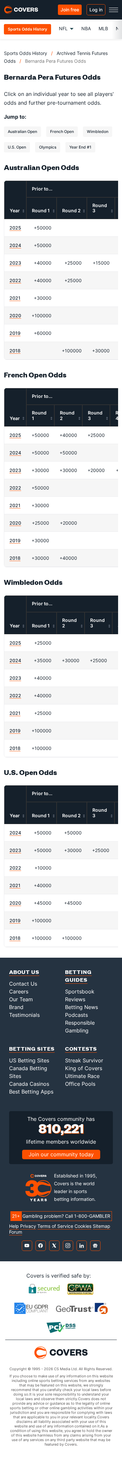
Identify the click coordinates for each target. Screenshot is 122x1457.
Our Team (21, 999)
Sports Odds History (25, 53)
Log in (95, 9)
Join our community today (61, 1154)
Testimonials (24, 1015)
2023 (15, 263)
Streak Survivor (84, 1060)
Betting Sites (32, 1048)
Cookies (83, 1226)
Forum (15, 1232)
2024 (15, 245)
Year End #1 (80, 147)
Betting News (81, 1007)
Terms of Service (55, 1226)
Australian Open (22, 131)
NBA (86, 28)
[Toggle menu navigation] (113, 9)
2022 (15, 280)
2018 (14, 350)
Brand (16, 1007)
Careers (18, 991)
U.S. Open (17, 147)
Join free (70, 9)
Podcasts (76, 1015)
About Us (24, 972)
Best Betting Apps (31, 1091)
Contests (81, 1048)
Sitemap (101, 1226)
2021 (14, 298)
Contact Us (23, 983)
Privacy (28, 1226)
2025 (15, 227)
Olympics (47, 147)
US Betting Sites (29, 1060)
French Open (62, 131)
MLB (103, 28)
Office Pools (80, 1084)
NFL (63, 28)
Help (14, 1226)
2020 (15, 315)
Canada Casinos (29, 1084)
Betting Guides (78, 975)
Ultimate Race (82, 1076)
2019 (14, 333)
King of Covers (83, 1068)
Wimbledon (97, 131)
